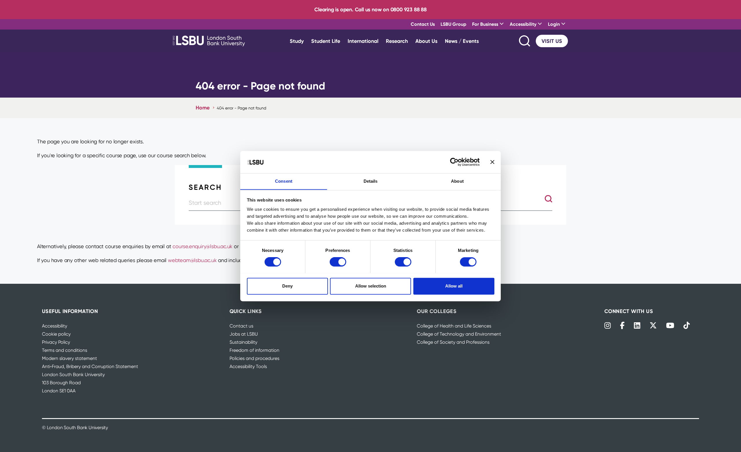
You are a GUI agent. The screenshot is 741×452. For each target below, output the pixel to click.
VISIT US (552, 41)
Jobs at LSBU (244, 334)
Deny (287, 285)
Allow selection (370, 285)
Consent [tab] (283, 181)
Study (297, 41)
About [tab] (457, 181)
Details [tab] (371, 181)
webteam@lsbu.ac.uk (192, 260)
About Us (426, 41)
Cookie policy (56, 334)
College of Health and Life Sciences (454, 326)
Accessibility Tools (248, 366)
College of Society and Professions (453, 342)
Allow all (454, 285)
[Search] (525, 41)
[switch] (338, 261)
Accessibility (54, 326)
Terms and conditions (64, 350)
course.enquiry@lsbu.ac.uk (202, 246)
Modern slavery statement (69, 358)
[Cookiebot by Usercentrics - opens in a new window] (454, 162)
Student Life (325, 41)
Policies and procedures (254, 358)
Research (397, 41)
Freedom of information (254, 350)
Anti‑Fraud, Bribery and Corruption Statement (90, 366)
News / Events (462, 41)
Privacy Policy (56, 342)
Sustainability (243, 342)
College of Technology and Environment (459, 334)
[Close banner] (492, 162)
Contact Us (423, 24)
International (363, 41)
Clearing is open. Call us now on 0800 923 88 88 (370, 9)
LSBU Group (453, 24)
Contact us (241, 326)
